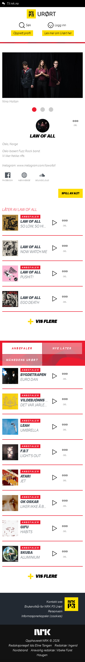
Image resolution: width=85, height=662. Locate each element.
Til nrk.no (13, 3)
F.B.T (24, 451)
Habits (26, 532)
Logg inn (60, 25)
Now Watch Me (33, 252)
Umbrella (29, 430)
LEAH (24, 425)
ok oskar (29, 502)
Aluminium (30, 557)
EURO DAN (29, 379)
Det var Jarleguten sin (41, 405)
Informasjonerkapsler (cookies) (42, 616)
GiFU (24, 527)
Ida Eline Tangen (41, 645)
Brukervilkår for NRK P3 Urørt (43, 606)
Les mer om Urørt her (58, 33)
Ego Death (29, 302)
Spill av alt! (70, 193)
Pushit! (27, 277)
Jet (23, 481)
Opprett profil (22, 33)
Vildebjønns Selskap (40, 400)
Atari (25, 476)
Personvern (55, 611)
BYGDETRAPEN (33, 375)
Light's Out (30, 456)
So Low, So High (34, 226)
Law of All (30, 221)
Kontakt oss (54, 602)
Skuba (26, 552)
